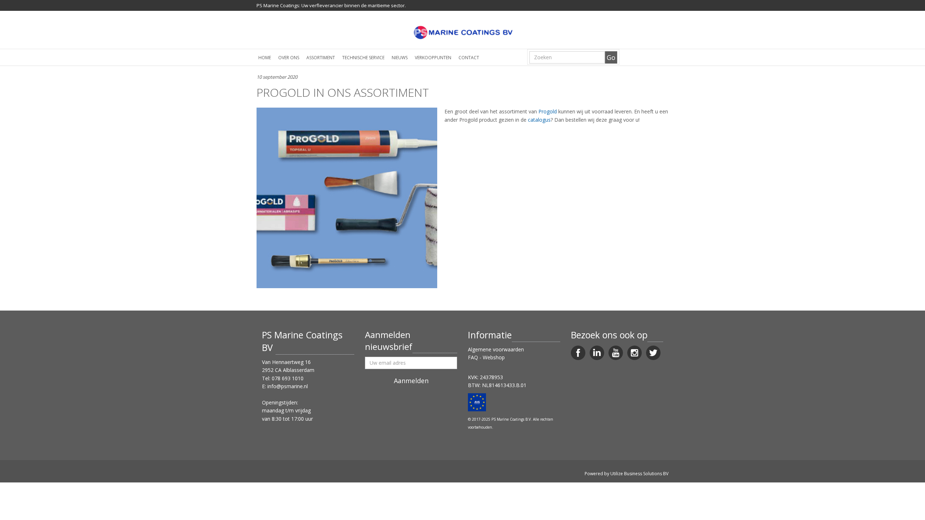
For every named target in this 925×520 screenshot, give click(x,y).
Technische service (363, 58)
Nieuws (400, 58)
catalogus (539, 119)
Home (264, 58)
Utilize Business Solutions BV (639, 474)
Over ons (288, 58)
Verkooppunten (433, 58)
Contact (469, 58)
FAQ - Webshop (486, 357)
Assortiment (320, 58)
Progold (547, 111)
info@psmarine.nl (287, 386)
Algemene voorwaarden (496, 349)
